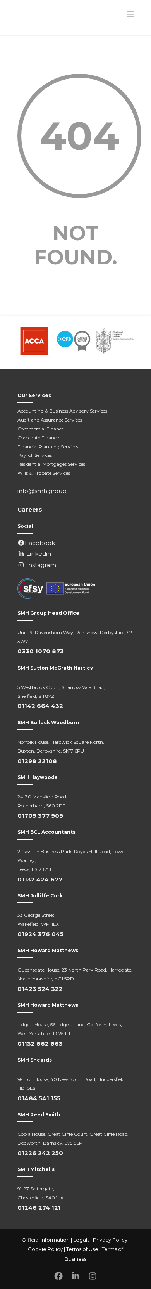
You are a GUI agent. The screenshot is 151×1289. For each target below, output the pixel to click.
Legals (81, 1240)
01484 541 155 (38, 1098)
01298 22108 (37, 761)
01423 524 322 (40, 988)
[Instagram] (92, 1276)
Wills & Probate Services (43, 473)
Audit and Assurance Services (49, 420)
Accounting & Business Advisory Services (62, 411)
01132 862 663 (40, 1043)
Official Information (46, 1240)
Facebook (40, 542)
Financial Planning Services (47, 446)
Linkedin (38, 553)
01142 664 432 (40, 706)
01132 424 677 (39, 879)
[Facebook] (58, 1276)
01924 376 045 (40, 934)
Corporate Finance (38, 438)
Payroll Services (34, 455)
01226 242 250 (40, 1153)
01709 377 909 (40, 815)
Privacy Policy (110, 1240)
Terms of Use (82, 1249)
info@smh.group (42, 490)
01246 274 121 (39, 1207)
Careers (29, 509)
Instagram (40, 565)
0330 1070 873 (40, 651)
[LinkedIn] (75, 1276)
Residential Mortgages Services (51, 464)
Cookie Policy (45, 1249)
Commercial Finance (40, 429)
